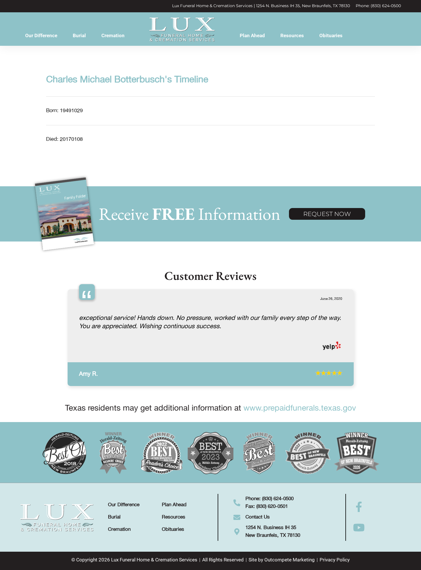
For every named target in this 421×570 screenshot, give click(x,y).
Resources (292, 35)
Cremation (113, 35)
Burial (79, 35)
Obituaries (331, 35)
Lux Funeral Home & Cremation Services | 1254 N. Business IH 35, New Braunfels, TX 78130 (261, 5)
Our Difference (41, 35)
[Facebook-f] (359, 534)
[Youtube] (359, 554)
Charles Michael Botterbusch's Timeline (127, 80)
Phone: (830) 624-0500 (378, 5)
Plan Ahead (252, 35)
